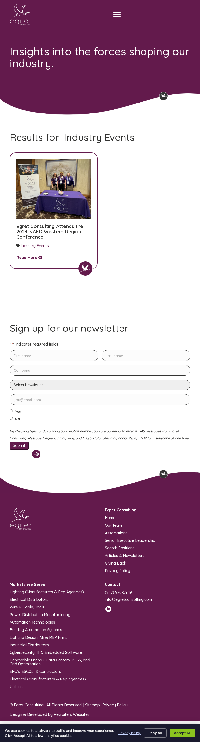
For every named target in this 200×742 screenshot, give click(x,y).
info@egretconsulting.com (128, 599)
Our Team (113, 525)
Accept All (182, 733)
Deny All (155, 733)
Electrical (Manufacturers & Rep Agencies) (48, 679)
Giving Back (115, 563)
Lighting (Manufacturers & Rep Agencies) (47, 591)
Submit (19, 445)
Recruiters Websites (72, 714)
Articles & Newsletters (125, 555)
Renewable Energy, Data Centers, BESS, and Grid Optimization (50, 662)
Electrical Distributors (29, 599)
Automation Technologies (32, 622)
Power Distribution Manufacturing (40, 614)
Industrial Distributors (29, 644)
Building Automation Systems (36, 629)
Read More (27, 257)
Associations (116, 532)
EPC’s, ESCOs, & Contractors (35, 671)
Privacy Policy (117, 570)
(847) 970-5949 (118, 592)
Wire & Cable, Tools (27, 607)
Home (110, 517)
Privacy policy (129, 733)
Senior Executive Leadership (130, 540)
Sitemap (92, 704)
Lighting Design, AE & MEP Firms (38, 637)
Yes (18, 411)
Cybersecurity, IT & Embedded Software (46, 652)
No (17, 419)
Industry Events (35, 245)
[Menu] (117, 14)
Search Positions (120, 548)
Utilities (16, 686)
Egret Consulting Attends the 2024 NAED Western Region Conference (49, 231)
